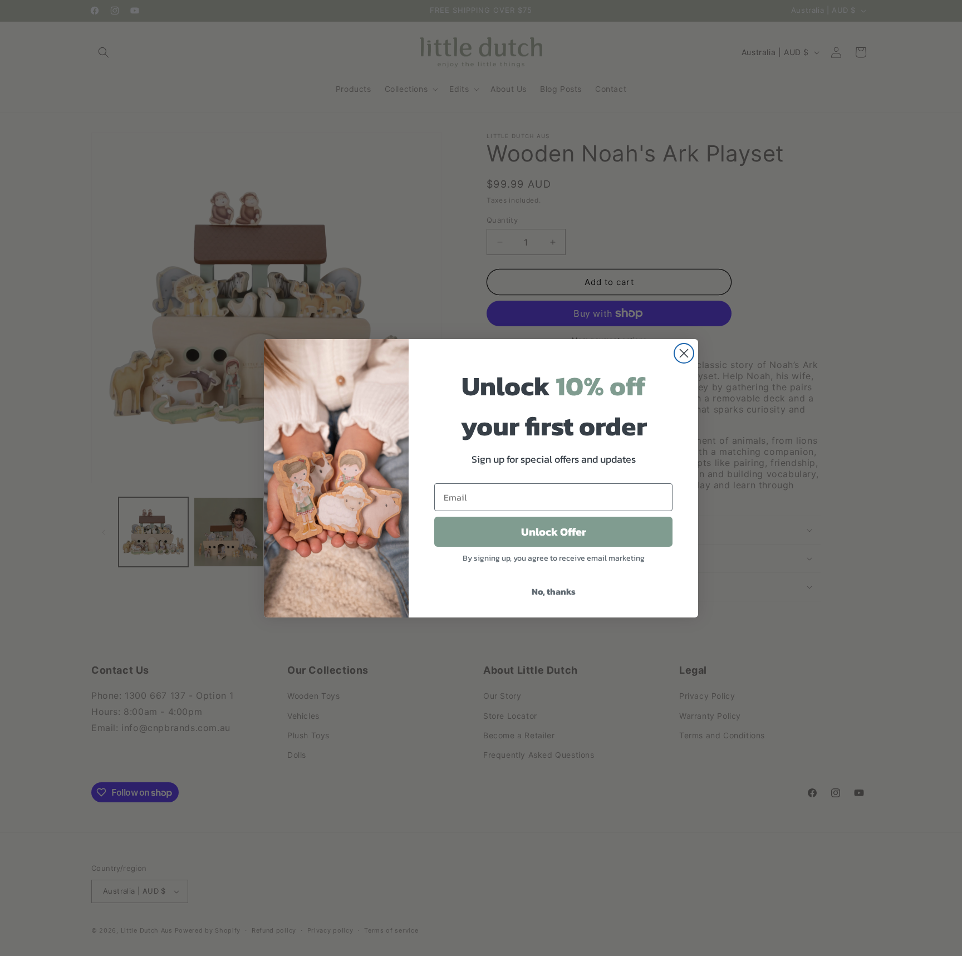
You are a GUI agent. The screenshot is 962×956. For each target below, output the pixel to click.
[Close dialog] (684, 353)
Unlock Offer (553, 531)
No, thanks (554, 591)
